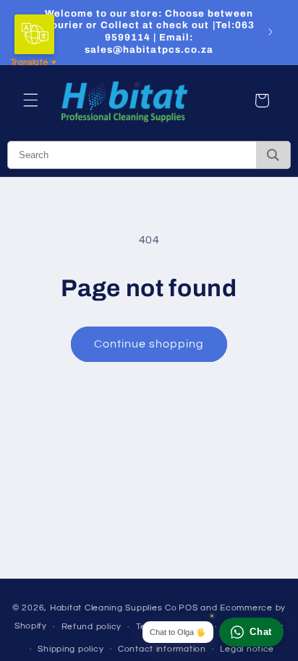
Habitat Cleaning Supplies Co (113, 608)
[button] (30, 100)
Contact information (162, 649)
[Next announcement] (270, 32)
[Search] (273, 155)
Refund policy (91, 627)
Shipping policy (70, 649)
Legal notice (247, 649)
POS (188, 608)
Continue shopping (149, 344)
